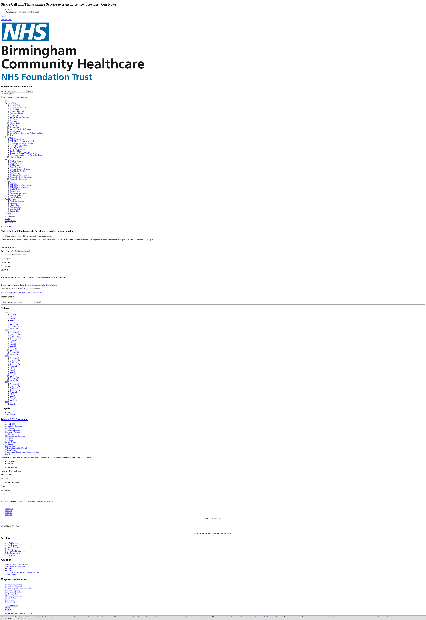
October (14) (14, 336)
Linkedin (8, 513)
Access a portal (6, 20)
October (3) (14, 362)
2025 (7, 330)
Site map (40, 292)
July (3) (12, 368)
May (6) (12, 320)
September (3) (15, 364)
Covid (8, 413)
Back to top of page (8, 292)
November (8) (15, 386)
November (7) (15, 334)
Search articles (8, 302)
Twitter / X (9, 509)
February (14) (14, 352)
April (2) (13, 398)
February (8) (14, 326)
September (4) (15, 390)
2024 (7, 356)
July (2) (12, 394)
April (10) (13, 348)
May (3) (12, 396)
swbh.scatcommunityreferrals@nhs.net (43, 285)
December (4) (14, 384)
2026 (7, 312)
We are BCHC (10, 221)
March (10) (14, 324)
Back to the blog (6, 226)
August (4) (13, 366)
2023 (7, 382)
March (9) (13, 350)
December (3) (14, 358)
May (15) (13, 346)
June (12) (13, 318)
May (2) (12, 372)
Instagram (8, 515)
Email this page (31, 292)
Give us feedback (11, 461)
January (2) (14, 380)
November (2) (15, 360)
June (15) (13, 344)
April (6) (13, 322)
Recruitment (10, 415)
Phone (3, 16)
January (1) (14, 354)
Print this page (20, 292)
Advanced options (7, 94)
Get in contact (10, 463)
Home (7, 219)
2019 (7, 402)
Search (3, 91)
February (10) (14, 378)
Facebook (8, 511)
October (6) (14, 388)
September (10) (15, 338)
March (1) (13, 376)
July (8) (12, 342)
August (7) (13, 314)
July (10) (13, 316)
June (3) (12, 370)
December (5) (14, 332)
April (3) (13, 374)
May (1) (12, 404)
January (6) (14, 328)
